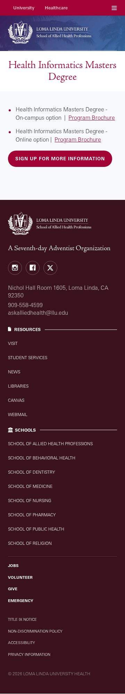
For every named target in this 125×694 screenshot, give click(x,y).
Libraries (18, 386)
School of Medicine (30, 486)
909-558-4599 (25, 305)
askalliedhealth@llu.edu (38, 312)
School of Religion (30, 543)
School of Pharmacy (32, 514)
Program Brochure (91, 117)
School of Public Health (36, 529)
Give (12, 588)
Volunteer (20, 577)
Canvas (16, 400)
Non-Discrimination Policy (35, 631)
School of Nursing (29, 500)
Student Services (27, 357)
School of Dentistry (31, 472)
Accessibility (21, 642)
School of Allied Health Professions (50, 443)
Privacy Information (29, 654)
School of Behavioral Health (41, 457)
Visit (13, 343)
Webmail (17, 414)
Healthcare (56, 7)
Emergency (20, 600)
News (14, 371)
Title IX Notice (22, 619)
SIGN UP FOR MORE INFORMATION (60, 158)
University (23, 7)
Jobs (13, 565)
